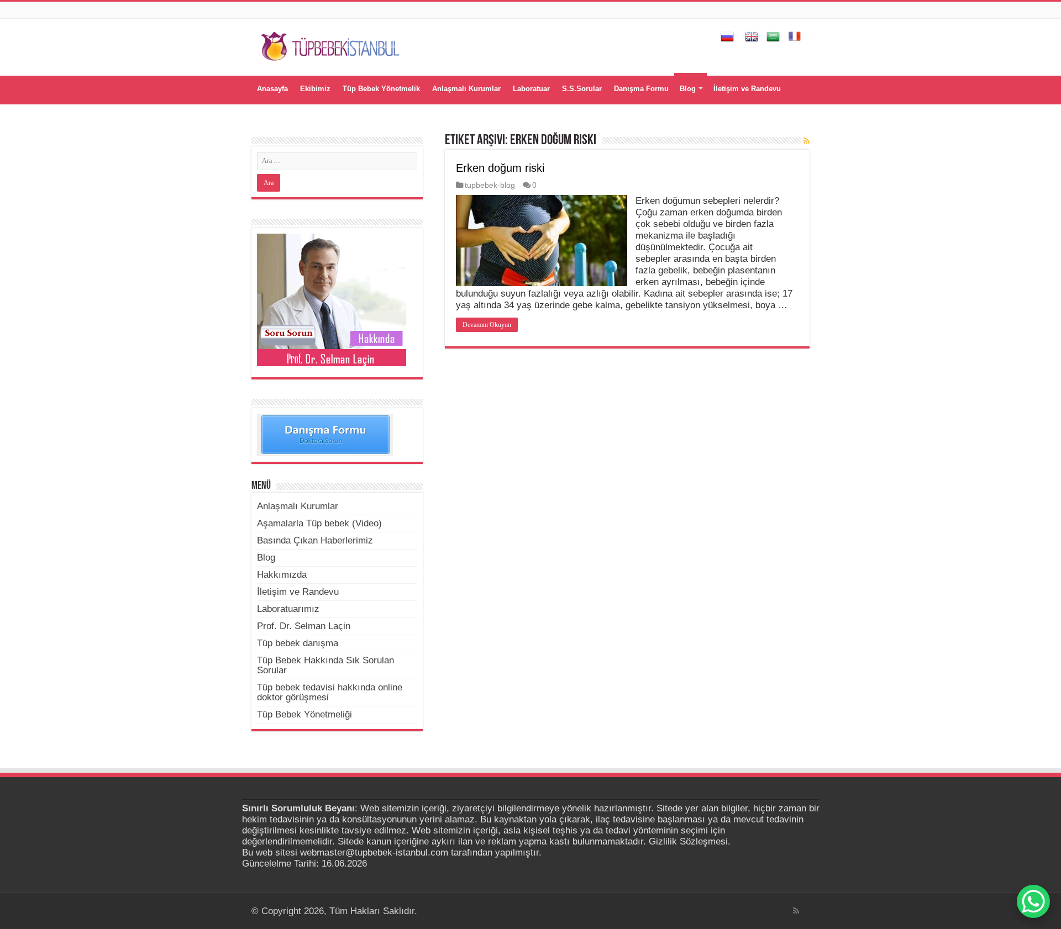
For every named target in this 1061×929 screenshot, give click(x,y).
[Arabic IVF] (773, 35)
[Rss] (796, 910)
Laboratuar (531, 89)
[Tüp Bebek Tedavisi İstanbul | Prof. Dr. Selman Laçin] (330, 44)
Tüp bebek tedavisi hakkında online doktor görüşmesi (329, 692)
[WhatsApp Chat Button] (1033, 901)
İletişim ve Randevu (747, 89)
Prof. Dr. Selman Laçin (303, 626)
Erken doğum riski (500, 168)
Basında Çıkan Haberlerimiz (315, 540)
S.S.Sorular (582, 89)
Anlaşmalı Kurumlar (466, 89)
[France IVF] (794, 35)
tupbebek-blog (490, 185)
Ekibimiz (315, 89)
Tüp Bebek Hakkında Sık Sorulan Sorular (325, 665)
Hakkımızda (282, 574)
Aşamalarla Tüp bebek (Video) (319, 523)
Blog (688, 89)
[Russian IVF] (727, 35)
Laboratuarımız (288, 609)
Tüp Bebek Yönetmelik (381, 89)
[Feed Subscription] (806, 140)
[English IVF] (751, 35)
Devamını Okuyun (487, 325)
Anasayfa (272, 89)
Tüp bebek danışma (297, 643)
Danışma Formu (641, 89)
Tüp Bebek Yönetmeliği (304, 714)
